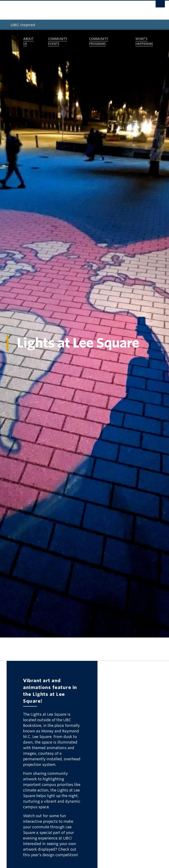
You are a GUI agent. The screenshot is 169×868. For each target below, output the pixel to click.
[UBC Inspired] (10, 41)
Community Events (57, 41)
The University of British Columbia (72, 8)
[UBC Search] (160, 5)
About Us (28, 41)
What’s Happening (144, 41)
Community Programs (98, 41)
